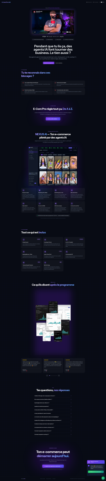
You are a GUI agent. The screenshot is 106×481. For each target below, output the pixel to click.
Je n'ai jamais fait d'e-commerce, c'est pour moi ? (44, 427)
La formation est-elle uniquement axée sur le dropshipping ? (46, 416)
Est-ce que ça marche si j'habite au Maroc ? (43, 399)
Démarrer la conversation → (96, 471)
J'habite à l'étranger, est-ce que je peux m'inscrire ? (44, 395)
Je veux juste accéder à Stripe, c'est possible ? (43, 409)
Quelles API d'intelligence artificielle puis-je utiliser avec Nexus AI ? (47, 420)
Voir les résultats (59, 63)
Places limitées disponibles (54, 7)
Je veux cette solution (52, 118)
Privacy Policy (48, 478)
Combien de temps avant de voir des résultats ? (44, 423)
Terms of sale (42, 478)
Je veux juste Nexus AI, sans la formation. (42, 413)
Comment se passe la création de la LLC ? (42, 430)
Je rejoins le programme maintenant (52, 466)
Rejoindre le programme (48, 63)
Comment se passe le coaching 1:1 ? (41, 434)
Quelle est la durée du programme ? (41, 406)
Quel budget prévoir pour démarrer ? (41, 402)
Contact (54, 478)
